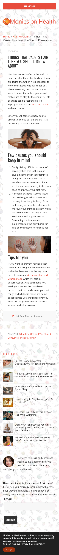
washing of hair (40, 104)
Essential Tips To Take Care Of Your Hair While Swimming (33, 413)
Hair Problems (21, 36)
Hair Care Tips (22, 316)
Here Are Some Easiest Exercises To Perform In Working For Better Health (34, 375)
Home (6, 36)
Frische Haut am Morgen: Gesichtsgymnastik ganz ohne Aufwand (35, 362)
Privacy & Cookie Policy (33, 543)
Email (8, 499)
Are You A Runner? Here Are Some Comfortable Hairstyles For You (32, 439)
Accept (9, 550)
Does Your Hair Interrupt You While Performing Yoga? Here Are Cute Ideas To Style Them (34, 427)
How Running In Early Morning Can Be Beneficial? (34, 400)
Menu (31, 6)
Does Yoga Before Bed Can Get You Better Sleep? (33, 388)
